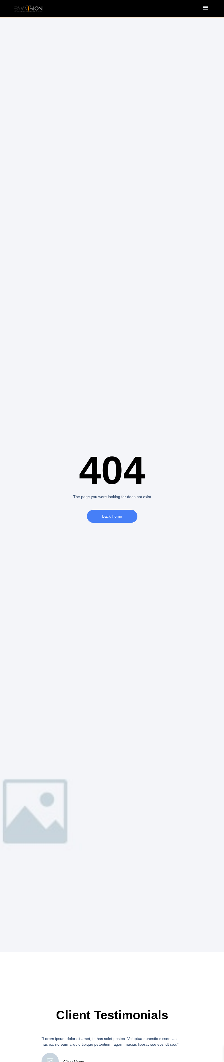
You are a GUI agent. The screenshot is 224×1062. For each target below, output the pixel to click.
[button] (205, 7)
